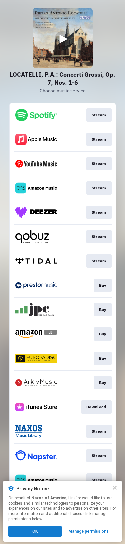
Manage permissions (88, 531)
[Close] (114, 487)
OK (35, 531)
